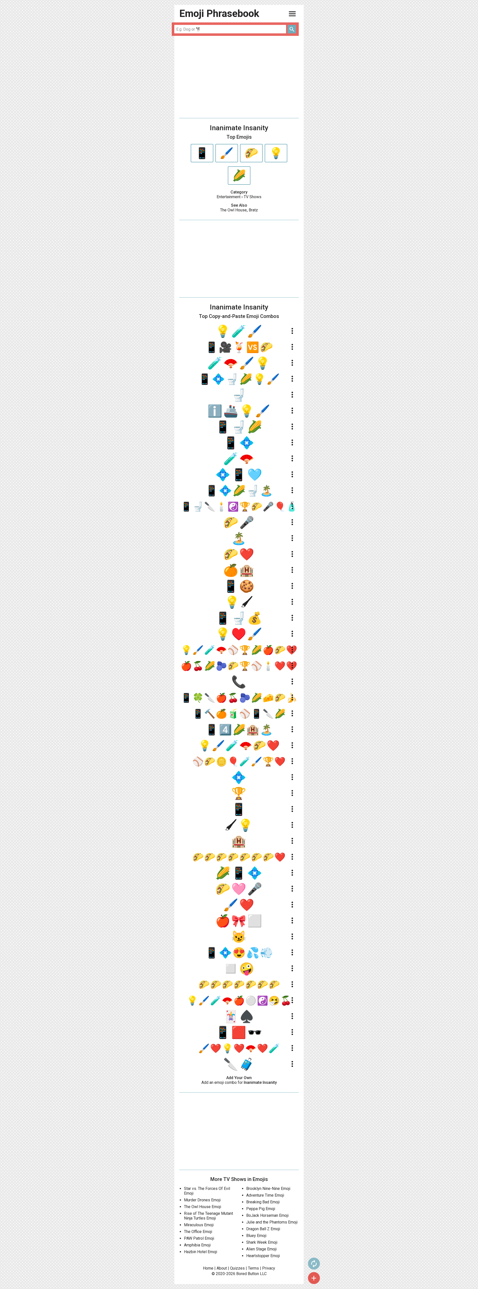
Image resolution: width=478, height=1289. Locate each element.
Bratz (253, 210)
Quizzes (237, 1268)
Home (208, 1268)
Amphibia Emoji (197, 1245)
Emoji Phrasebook (219, 13)
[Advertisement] (239, 77)
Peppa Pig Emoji (260, 1208)
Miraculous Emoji (199, 1225)
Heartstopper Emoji (263, 1255)
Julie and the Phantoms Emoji (272, 1222)
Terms (253, 1268)
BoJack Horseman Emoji (267, 1215)
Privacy (268, 1268)
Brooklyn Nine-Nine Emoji (268, 1188)
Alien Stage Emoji (261, 1249)
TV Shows (252, 196)
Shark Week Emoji (261, 1242)
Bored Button (247, 1273)
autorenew (314, 1263)
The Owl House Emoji (202, 1206)
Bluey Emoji (256, 1235)
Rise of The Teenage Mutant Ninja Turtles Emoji (208, 1216)
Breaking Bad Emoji (263, 1202)
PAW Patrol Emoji (199, 1238)
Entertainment (228, 196)
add (314, 1278)
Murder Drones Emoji (202, 1200)
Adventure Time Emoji (265, 1195)
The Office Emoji (198, 1231)
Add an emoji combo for (239, 1082)
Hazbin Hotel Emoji (200, 1251)
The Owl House (233, 210)
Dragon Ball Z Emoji (263, 1229)
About (222, 1268)
